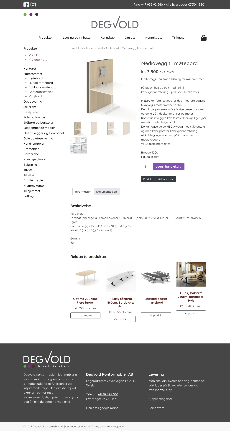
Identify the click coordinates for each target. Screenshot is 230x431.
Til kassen (179, 37)
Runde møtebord (41, 83)
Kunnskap (108, 37)
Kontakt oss (153, 37)
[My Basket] (204, 38)
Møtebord (36, 78)
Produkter (45, 37)
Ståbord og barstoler (38, 122)
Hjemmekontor (34, 185)
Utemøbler (31, 149)
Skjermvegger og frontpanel (43, 133)
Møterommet (32, 74)
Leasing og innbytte (77, 37)
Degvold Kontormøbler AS (48, 426)
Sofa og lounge (34, 117)
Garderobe (31, 154)
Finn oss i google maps (102, 408)
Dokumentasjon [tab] (106, 191)
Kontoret (29, 68)
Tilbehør (29, 175)
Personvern (156, 408)
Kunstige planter (35, 159)
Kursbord (35, 96)
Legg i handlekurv (168, 166)
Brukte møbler (33, 180)
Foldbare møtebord (42, 87)
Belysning (30, 164)
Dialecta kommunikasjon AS (108, 426)
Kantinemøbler (34, 143)
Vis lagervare (38, 59)
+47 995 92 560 (152, 4)
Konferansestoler (41, 92)
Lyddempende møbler (39, 128)
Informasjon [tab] (83, 191)
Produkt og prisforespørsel (158, 179)
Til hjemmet (31, 191)
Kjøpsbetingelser (160, 399)
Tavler (27, 170)
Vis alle (33, 55)
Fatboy (28, 196)
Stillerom (29, 107)
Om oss (130, 37)
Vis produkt (85, 315)
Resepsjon (30, 112)
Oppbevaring (32, 101)
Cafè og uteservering (38, 138)
